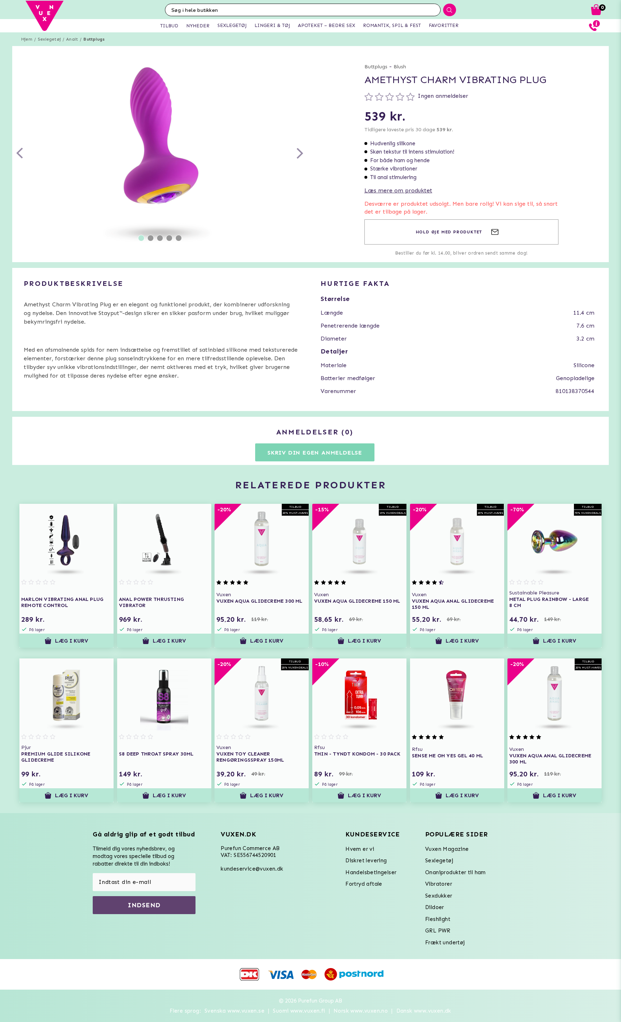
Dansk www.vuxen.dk (423, 1011)
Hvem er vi (359, 849)
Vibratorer (438, 884)
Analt (72, 39)
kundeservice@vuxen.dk (252, 869)
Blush (400, 67)
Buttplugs (94, 39)
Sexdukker (438, 896)
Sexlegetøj (49, 39)
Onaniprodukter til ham (455, 872)
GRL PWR (438, 930)
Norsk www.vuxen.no (361, 1011)
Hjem (26, 39)
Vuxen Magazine (447, 849)
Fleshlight (437, 919)
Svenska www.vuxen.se (234, 1011)
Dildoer (434, 907)
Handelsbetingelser (370, 872)
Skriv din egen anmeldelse (314, 452)
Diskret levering (366, 860)
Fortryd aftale (363, 884)
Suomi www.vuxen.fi (299, 1011)
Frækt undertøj (445, 942)
